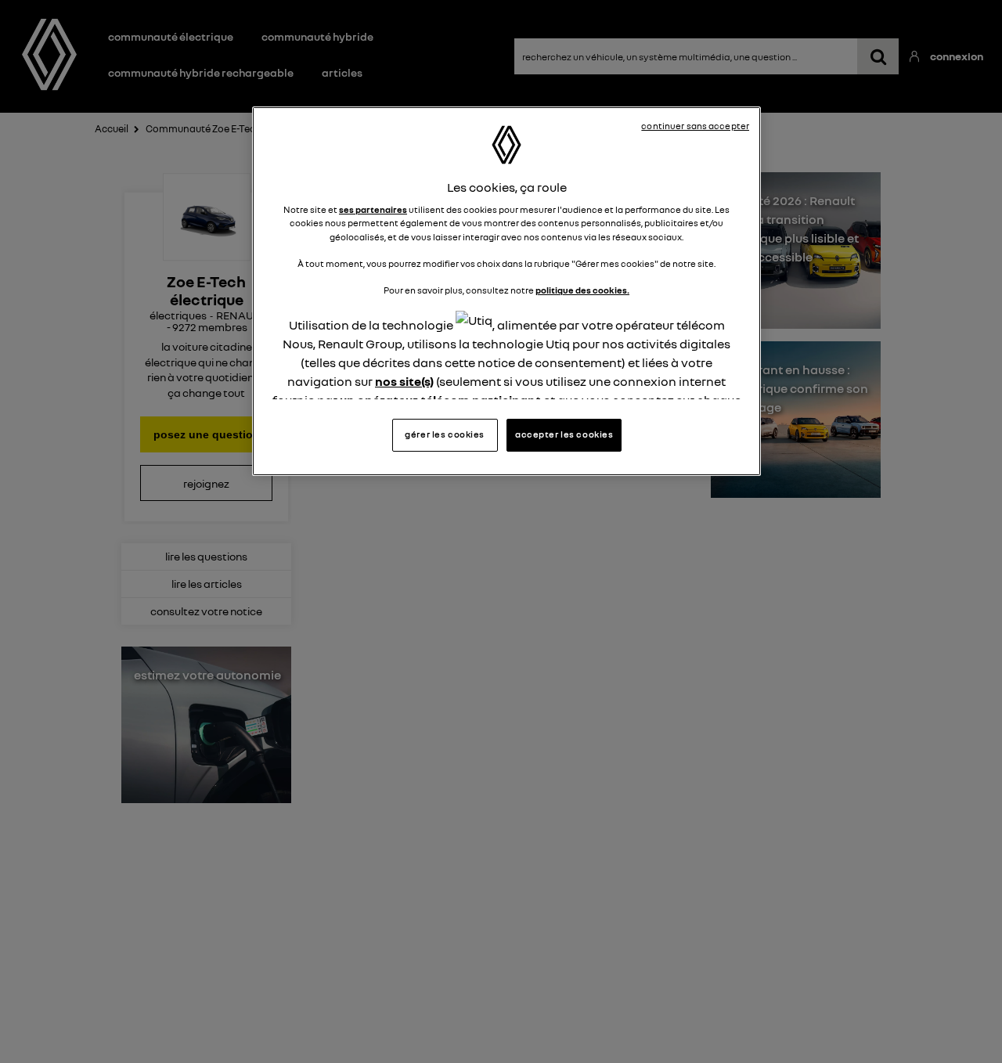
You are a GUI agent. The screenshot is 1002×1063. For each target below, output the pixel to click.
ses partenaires (373, 209)
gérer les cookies (445, 434)
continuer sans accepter (695, 126)
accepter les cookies (564, 434)
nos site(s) (404, 381)
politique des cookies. (582, 290)
